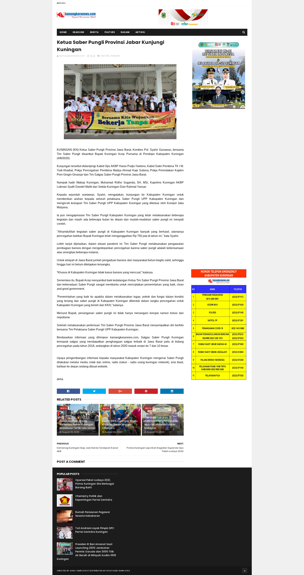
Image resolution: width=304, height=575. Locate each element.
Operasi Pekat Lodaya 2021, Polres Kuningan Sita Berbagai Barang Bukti (94, 483)
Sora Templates (79, 570)
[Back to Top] (244, 570)
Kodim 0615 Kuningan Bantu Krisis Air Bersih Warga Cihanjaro (120, 424)
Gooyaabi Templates (118, 570)
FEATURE (105, 55)
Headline (78, 32)
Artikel (140, 32)
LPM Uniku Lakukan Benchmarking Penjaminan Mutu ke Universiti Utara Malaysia (161, 423)
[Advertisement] (218, 147)
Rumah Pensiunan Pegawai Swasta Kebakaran (92, 514)
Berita (94, 32)
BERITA (64, 408)
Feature (109, 32)
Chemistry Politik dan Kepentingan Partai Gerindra (93, 498)
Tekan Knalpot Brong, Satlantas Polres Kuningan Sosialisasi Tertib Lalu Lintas (77, 424)
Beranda (61, 3)
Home (63, 32)
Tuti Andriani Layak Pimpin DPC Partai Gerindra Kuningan (94, 530)
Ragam (125, 32)
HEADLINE (115, 55)
